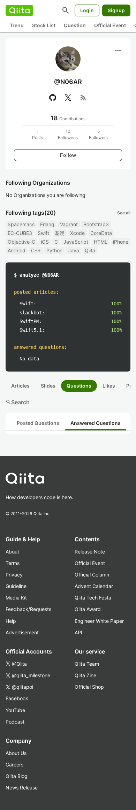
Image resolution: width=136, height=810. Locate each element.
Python (54, 250)
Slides (48, 386)
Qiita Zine (85, 675)
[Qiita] (19, 10)
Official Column (92, 575)
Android (16, 250)
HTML (100, 242)
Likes (109, 386)
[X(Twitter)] (68, 97)
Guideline (16, 586)
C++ (36, 250)
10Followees (68, 134)
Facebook (17, 698)
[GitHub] (52, 97)
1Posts (37, 134)
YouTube (15, 710)
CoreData (101, 233)
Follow (68, 155)
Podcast (15, 722)
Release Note (90, 552)
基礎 (60, 233)
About (12, 552)
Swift (43, 233)
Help (11, 621)
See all (123, 212)
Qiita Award (88, 609)
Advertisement (22, 632)
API (78, 632)
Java (73, 250)
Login (87, 10)
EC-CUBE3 (20, 233)
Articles (20, 386)
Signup (116, 10)
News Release (22, 787)
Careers (14, 764)
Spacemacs (21, 224)
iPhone (120, 242)
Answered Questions (95, 423)
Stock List (43, 25)
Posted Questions (38, 423)
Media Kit (16, 598)
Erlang (47, 224)
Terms (13, 563)
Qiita (90, 250)
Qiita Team (87, 664)
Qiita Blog (17, 776)
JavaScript (75, 242)
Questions (79, 386)
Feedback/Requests (28, 609)
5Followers (98, 134)
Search (18, 402)
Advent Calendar (94, 586)
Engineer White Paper (99, 621)
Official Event (110, 25)
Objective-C (21, 242)
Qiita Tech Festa (93, 598)
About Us (16, 753)
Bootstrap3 (96, 224)
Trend (17, 25)
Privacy (14, 575)
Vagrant (69, 224)
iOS (45, 242)
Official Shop (89, 687)
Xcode (77, 233)
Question (75, 25)
